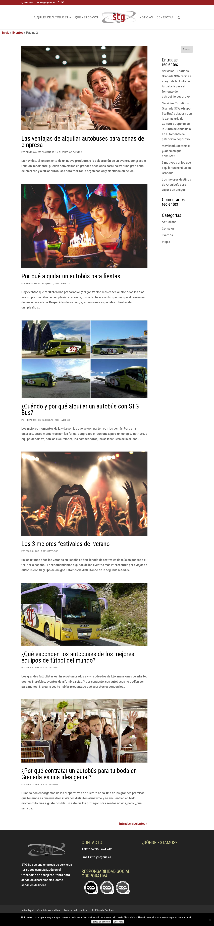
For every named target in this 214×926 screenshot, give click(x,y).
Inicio (6, 32)
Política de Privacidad (76, 910)
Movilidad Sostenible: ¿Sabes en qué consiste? (176, 151)
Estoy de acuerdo (101, 921)
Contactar (165, 17)
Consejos (67, 152)
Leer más (118, 921)
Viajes (166, 242)
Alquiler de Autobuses (51, 17)
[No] (209, 919)
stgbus (29, 551)
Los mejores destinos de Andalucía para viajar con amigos (176, 184)
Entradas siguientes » (133, 823)
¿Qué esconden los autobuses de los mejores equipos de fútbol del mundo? (77, 657)
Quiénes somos (86, 17)
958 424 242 (103, 849)
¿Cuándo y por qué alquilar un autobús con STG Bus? (80, 409)
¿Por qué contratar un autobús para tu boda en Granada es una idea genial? (79, 774)
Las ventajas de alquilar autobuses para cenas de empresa (82, 142)
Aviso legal (27, 910)
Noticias (146, 17)
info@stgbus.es (100, 857)
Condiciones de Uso (48, 910)
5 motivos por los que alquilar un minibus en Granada (176, 168)
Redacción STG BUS (36, 152)
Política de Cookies (103, 910)
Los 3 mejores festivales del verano (65, 543)
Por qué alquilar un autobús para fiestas (70, 276)
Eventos (17, 32)
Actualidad (169, 222)
